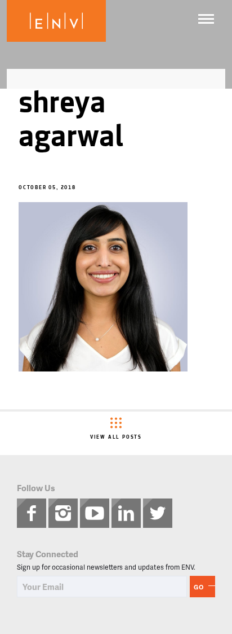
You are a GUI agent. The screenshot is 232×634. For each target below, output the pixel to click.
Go (199, 587)
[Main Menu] (206, 19)
